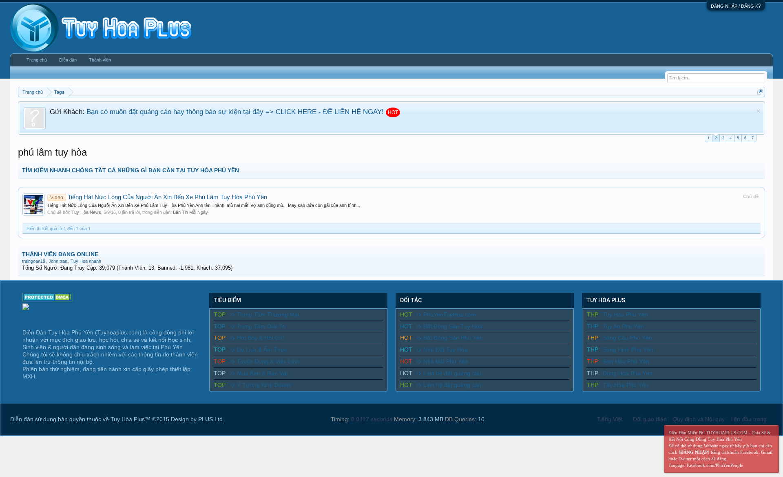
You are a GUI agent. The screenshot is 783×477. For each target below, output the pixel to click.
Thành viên (100, 59)
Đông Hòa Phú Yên (627, 373)
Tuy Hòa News (86, 212)
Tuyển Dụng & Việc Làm (268, 361)
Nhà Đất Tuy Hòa (445, 349)
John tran (58, 261)
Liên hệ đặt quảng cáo (452, 373)
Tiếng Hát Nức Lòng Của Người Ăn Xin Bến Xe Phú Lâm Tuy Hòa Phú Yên (158, 197)
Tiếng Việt (610, 419)
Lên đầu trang (748, 419)
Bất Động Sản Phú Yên (453, 337)
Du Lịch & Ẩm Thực (262, 349)
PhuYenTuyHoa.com (449, 314)
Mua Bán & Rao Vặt (262, 373)
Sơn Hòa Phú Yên (626, 361)
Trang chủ (37, 59)
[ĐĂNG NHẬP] (694, 452)
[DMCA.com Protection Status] (47, 299)
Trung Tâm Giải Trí (261, 326)
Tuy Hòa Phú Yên (625, 314)
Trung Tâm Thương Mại (268, 314)
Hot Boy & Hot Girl (260, 337)
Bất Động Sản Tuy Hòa (452, 326)
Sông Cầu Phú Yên (627, 337)
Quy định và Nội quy (698, 419)
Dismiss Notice (758, 111)
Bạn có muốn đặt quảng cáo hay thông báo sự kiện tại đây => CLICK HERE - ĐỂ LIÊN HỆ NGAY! (235, 112)
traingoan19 (33, 261)
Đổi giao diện (650, 419)
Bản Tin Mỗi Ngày (190, 212)
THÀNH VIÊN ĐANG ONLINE (60, 254)
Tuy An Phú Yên (623, 326)
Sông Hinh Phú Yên (628, 349)
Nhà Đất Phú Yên (445, 361)
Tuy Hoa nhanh (86, 261)
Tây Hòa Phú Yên (625, 385)
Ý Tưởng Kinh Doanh (264, 385)
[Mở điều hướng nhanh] (760, 92)
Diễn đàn (68, 59)
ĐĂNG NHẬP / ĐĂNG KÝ (736, 6)
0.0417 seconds (371, 419)
